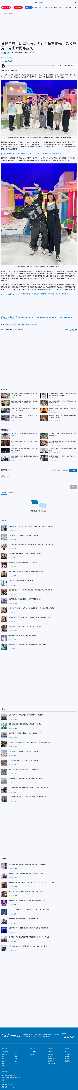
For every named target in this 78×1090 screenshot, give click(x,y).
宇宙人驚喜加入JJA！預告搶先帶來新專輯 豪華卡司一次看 (4, 948)
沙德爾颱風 (18, 7)
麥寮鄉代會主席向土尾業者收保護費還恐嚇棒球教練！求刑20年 (4, 647)
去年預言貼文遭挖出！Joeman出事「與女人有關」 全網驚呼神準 (5, 418)
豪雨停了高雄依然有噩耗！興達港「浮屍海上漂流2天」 (4, 781)
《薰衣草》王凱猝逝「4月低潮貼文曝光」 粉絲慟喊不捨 (44, 436)
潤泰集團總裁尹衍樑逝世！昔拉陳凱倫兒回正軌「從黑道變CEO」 (5, 458)
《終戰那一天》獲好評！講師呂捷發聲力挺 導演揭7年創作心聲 (4, 939)
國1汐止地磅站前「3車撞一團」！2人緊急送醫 (4, 763)
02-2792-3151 (12, 1084)
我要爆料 (67, 1058)
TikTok (73, 1037)
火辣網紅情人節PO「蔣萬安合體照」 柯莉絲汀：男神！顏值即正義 (5, 410)
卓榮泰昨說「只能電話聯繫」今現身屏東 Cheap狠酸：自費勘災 (5, 395)
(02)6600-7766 (10, 1080)
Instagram (68, 1037)
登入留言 (73, 470)
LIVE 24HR (6, 7)
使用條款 (50, 1056)
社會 (50, 7)
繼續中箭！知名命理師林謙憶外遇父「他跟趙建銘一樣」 (4, 875)
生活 (65, 7)
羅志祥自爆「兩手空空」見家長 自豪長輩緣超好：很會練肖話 (4, 930)
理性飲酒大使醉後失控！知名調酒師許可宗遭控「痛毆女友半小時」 (44, 418)
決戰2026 (28, 7)
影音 (16, 1058)
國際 (70, 7)
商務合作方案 (51, 1063)
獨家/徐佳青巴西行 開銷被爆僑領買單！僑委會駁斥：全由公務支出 (4, 592)
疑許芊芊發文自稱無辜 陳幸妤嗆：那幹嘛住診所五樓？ (4, 574)
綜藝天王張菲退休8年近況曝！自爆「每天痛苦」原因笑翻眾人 (44, 458)
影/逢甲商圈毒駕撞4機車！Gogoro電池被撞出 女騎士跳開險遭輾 (4, 744)
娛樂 (55, 7)
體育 (60, 7)
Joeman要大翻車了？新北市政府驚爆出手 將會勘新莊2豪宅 (44, 403)
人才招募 (50, 1054)
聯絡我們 (67, 1056)
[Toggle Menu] (75, 7)
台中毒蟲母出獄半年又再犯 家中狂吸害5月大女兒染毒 (4, 717)
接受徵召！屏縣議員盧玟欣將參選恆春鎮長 (4, 638)
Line (71, 1037)
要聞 (45, 7)
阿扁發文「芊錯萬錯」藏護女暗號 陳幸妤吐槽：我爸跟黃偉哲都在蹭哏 (4, 610)
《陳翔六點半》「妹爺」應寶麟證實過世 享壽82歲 (44, 450)
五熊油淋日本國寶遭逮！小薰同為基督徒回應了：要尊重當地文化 (4, 866)
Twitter (62, 1037)
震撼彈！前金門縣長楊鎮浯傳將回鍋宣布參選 (4, 565)
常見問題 (67, 1054)
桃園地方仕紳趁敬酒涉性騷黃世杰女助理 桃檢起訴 (4, 726)
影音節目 (32, 1054)
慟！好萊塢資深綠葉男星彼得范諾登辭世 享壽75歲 (5, 443)
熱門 (40, 7)
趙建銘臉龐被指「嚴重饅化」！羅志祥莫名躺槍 (4, 921)
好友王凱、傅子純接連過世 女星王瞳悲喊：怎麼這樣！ (5, 436)
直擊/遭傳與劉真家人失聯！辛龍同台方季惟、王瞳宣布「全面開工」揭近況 (4, 885)
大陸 (16, 1056)
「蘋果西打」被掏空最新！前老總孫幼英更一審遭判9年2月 (4, 799)
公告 (66, 1052)
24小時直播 (33, 1052)
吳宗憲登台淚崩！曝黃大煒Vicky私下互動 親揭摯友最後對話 (5, 450)
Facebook (65, 1037)
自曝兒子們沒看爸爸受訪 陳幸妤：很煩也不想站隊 (4, 556)
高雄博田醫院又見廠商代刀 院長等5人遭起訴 (4, 537)
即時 (35, 7)
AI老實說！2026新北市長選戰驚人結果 (4, 583)
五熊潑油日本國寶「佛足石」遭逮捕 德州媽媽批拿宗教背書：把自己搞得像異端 (5, 403)
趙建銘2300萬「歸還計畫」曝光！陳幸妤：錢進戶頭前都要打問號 (4, 619)
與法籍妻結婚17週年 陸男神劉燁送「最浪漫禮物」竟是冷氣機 (44, 443)
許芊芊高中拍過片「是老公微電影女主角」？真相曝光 (4, 628)
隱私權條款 (51, 1058)
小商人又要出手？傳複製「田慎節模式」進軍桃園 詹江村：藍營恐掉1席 (44, 395)
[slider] (26, 65)
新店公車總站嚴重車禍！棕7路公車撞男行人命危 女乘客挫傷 (4, 790)
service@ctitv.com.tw (14, 1087)
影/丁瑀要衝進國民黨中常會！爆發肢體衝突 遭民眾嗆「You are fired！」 (4, 547)
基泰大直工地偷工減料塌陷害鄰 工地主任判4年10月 (4, 772)
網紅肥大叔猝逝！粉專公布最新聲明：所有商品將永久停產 (44, 410)
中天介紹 (50, 1052)
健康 (15, 905)
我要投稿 (67, 1061)
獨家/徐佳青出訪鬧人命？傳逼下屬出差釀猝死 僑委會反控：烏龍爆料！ (4, 528)
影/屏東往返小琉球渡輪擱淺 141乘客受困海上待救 (4, 601)
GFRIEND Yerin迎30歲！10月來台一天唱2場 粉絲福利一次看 (4, 912)
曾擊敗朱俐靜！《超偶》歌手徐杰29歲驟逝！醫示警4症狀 (4, 903)
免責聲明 (50, 1061)
